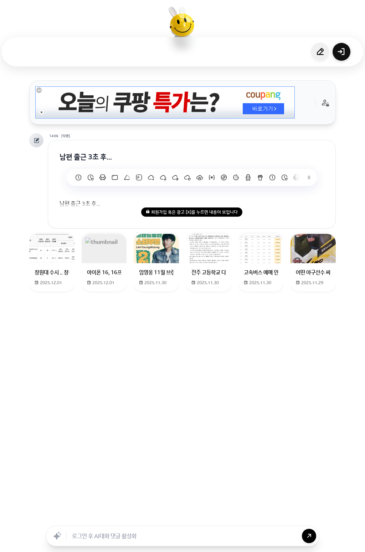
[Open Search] (110, 518)
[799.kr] (115, 177)
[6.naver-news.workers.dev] (187, 177)
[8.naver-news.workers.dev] (163, 177)
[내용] (41, 112)
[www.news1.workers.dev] (272, 177)
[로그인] (341, 52)
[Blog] (207, 518)
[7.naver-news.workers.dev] (175, 177)
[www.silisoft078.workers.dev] (284, 177)
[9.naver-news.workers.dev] (151, 177)
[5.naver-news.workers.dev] (200, 177)
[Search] (144, 518)
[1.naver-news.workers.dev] (248, 177)
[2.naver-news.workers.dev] (236, 177)
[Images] (191, 518)
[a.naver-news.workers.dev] (297, 177)
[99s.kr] (127, 177)
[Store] (160, 518)
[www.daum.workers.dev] (260, 177)
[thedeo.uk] (139, 177)
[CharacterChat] (223, 518)
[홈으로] (182, 27)
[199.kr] (103, 177)
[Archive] (238, 518)
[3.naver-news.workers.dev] (224, 177)
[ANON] (175, 518)
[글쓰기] (320, 52)
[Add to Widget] (255, 518)
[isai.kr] (78, 177)
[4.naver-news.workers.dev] (212, 177)
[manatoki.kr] (90, 177)
